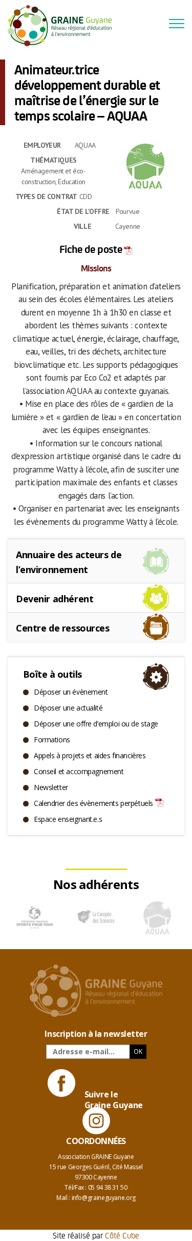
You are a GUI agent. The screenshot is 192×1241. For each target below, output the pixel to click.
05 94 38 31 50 (107, 1187)
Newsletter (51, 787)
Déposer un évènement (71, 692)
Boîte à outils (52, 674)
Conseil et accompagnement (79, 771)
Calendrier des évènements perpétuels (93, 803)
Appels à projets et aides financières (89, 755)
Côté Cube (122, 1235)
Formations (52, 739)
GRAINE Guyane (64, 25)
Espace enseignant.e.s (68, 819)
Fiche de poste (90, 249)
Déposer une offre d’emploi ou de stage (96, 723)
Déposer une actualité (68, 708)
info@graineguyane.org (104, 1197)
